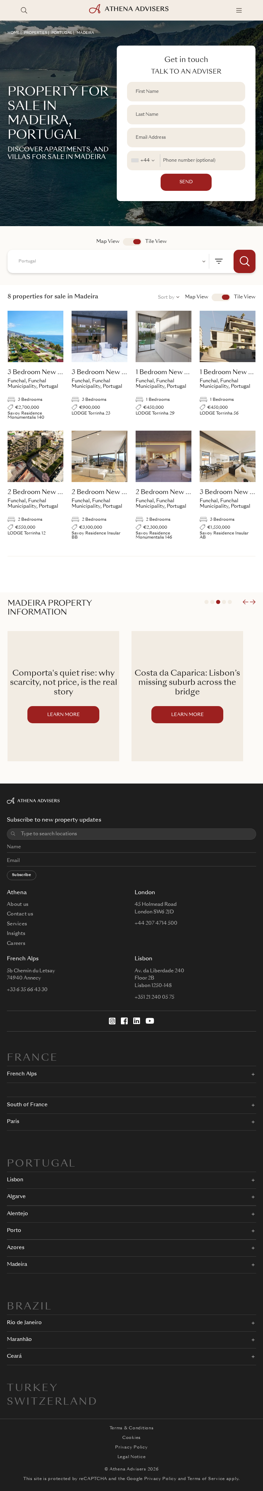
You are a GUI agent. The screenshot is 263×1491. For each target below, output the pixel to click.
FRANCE (32, 1058)
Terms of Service (206, 1479)
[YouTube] (150, 1021)
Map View (108, 241)
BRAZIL (29, 1307)
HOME (14, 33)
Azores (15, 1247)
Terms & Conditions (132, 1428)
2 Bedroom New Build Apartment (57, 492)
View (221, 297)
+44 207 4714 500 (156, 923)
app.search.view (132, 242)
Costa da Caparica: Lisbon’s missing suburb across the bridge (63, 683)
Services (17, 924)
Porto (14, 1230)
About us (17, 904)
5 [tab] (230, 602)
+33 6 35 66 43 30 (27, 989)
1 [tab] (206, 602)
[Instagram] (112, 1021)
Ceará (14, 1356)
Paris (13, 1121)
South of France (27, 1105)
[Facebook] (124, 1021)
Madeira (17, 1264)
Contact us (20, 914)
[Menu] (239, 10)
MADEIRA (85, 33)
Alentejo (17, 1214)
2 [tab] (212, 602)
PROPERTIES (35, 33)
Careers (16, 943)
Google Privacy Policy (152, 1479)
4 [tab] (224, 602)
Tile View (156, 241)
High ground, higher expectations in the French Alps (187, 683)
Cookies (131, 1438)
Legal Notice (131, 1457)
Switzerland (52, 1402)
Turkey (33, 1388)
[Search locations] (24, 10)
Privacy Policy (131, 1447)
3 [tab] (218, 602)
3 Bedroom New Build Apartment (57, 372)
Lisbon (15, 1180)
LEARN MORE (63, 715)
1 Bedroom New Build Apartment (185, 372)
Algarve (16, 1196)
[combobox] (143, 160)
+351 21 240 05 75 (154, 997)
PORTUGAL (61, 33)
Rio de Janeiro (24, 1323)
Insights (16, 933)
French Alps (22, 1074)
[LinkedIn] (136, 1021)
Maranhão (19, 1339)
